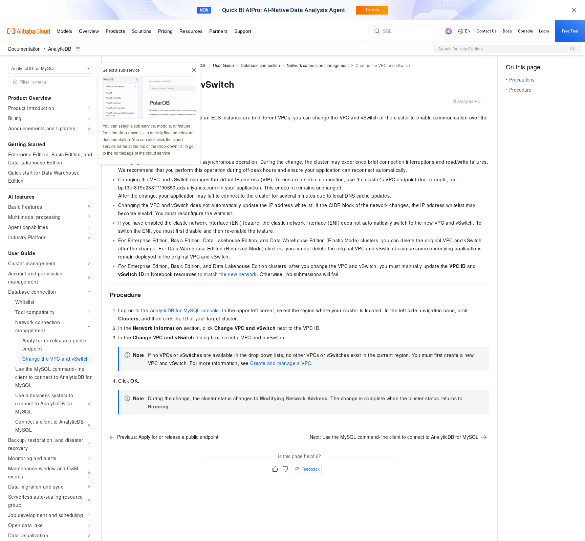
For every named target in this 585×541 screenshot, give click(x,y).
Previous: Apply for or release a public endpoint (167, 436)
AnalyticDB (59, 48)
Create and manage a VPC (280, 363)
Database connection (260, 65)
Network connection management (318, 65)
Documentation (24, 48)
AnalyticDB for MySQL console (184, 310)
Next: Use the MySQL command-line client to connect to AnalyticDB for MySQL (394, 436)
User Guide (223, 65)
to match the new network (227, 274)
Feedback (310, 469)
